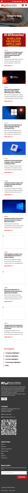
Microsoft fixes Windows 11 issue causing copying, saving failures (13, 126)
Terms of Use (12, 490)
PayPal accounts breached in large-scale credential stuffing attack (13, 162)
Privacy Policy (4, 490)
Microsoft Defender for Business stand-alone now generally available (13, 291)
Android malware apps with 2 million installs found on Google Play (13, 184)
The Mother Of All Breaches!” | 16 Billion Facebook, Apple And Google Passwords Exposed (13, 55)
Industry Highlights (11, 356)
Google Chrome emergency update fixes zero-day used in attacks (13, 327)
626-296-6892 (18, 1)
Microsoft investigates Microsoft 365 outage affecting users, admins (12, 91)
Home (2, 444)
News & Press (4, 451)
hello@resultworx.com (8, 417)
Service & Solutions (6, 449)
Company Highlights (12, 353)
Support (3, 455)
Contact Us (4, 458)
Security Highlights (11, 359)
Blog (6, 365)
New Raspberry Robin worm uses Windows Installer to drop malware (13, 255)
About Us (3, 446)
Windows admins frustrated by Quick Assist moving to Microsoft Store (13, 220)
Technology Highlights (13, 362)
